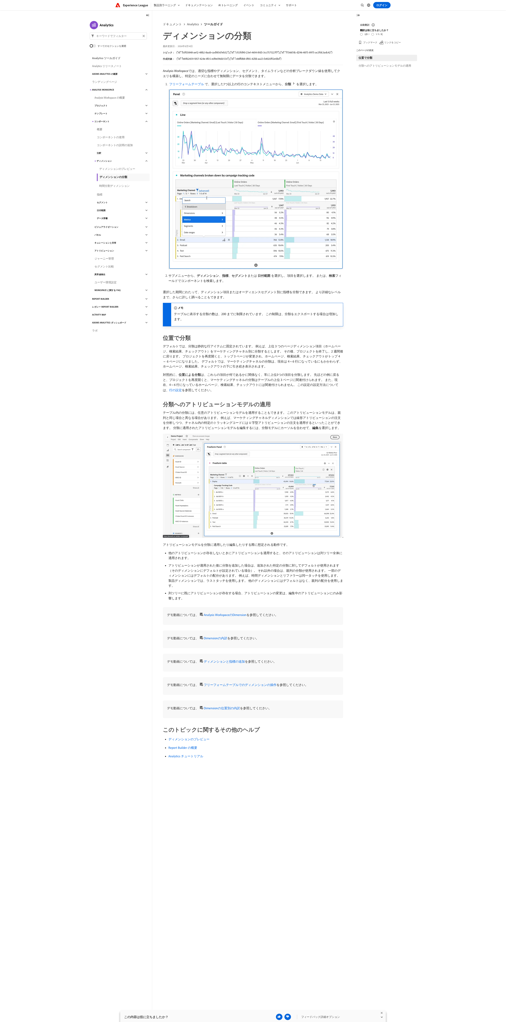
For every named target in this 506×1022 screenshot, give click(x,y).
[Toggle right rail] (358, 15)
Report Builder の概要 (182, 748)
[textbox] (118, 36)
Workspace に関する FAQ (107, 290)
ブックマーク (370, 42)
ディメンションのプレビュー (189, 739)
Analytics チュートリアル (185, 756)
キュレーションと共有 (105, 242)
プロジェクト (101, 105)
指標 (99, 194)
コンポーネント (102, 121)
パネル (97, 234)
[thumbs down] (287, 1017)
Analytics (193, 24)
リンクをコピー (392, 42)
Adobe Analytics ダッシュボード (109, 322)
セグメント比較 (104, 266)
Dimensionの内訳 (215, 638)
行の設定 (175, 390)
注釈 (99, 153)
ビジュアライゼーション (106, 227)
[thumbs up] (279, 1017)
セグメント (102, 202)
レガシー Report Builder (105, 306)
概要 (99, 129)
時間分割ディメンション (114, 186)
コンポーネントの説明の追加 (115, 145)
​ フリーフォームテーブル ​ (186, 84)
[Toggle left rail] (147, 15)
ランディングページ (104, 82)
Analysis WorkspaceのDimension (225, 615)
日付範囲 (101, 210)
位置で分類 (365, 58)
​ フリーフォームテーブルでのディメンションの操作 (240, 685)
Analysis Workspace (103, 89)
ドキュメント (172, 24)
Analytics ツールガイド (106, 58)
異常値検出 (99, 274)
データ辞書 (102, 218)
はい (367, 33)
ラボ (95, 330)
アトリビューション (104, 250)
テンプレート (101, 113)
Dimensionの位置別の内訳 (222, 708)
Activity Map (99, 314)
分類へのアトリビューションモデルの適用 (385, 65)
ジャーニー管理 (104, 258)
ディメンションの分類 (113, 177)
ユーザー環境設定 (105, 282)
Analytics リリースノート (107, 66)
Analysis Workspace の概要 (109, 97)
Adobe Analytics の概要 (105, 74)
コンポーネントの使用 (111, 137)
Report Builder (100, 299)
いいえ (379, 33)
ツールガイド (213, 24)
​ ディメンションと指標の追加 (224, 661)
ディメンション (104, 161)
